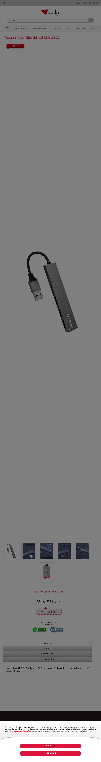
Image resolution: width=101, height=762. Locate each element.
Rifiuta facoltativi (51, 753)
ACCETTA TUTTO (50, 746)
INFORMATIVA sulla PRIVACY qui (20, 731)
